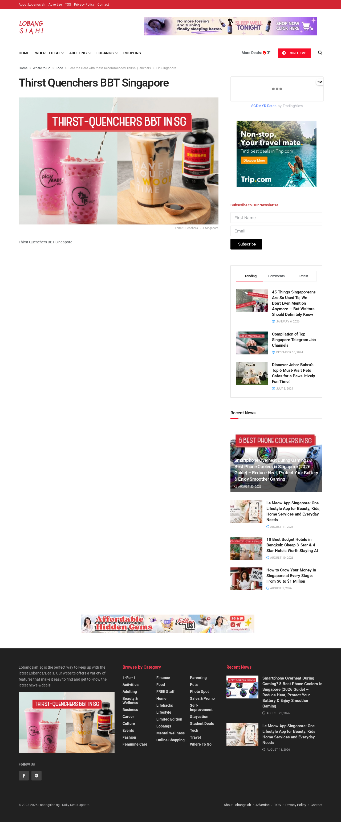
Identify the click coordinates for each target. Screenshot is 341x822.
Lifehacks (164, 705)
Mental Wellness (170, 733)
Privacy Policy (84, 4)
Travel (195, 737)
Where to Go (47, 53)
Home (24, 53)
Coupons (132, 53)
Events (128, 730)
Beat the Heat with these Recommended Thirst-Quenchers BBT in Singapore (122, 68)
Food (59, 68)
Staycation (199, 716)
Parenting (198, 678)
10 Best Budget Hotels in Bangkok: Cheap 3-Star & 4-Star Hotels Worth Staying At (292, 545)
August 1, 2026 (280, 588)
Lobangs (105, 53)
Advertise (55, 4)
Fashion (129, 737)
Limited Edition (169, 719)
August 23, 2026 (249, 486)
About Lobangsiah (32, 4)
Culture (129, 723)
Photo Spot (199, 691)
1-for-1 (129, 678)
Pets (194, 684)
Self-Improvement (201, 707)
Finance (163, 678)
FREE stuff (165, 691)
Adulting (78, 53)
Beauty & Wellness (130, 700)
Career (128, 716)
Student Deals (202, 723)
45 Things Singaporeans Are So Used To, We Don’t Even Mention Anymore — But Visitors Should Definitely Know (294, 303)
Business (130, 710)
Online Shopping (170, 740)
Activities (131, 684)
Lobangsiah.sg (49, 805)
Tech (194, 730)
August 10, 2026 (281, 557)
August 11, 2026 (281, 527)
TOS (68, 4)
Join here (296, 53)
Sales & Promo (202, 698)
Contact (103, 4)
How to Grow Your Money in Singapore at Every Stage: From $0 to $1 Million (291, 576)
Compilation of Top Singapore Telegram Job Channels (294, 340)
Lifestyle (163, 712)
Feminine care (135, 744)
